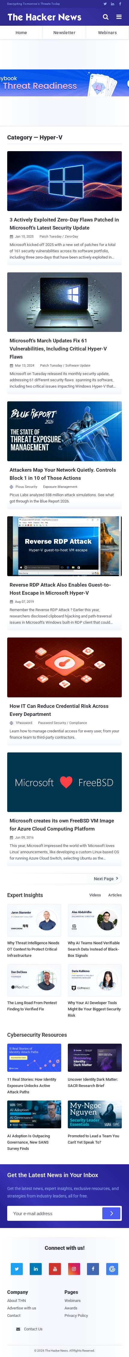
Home (21, 32)
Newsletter (64, 32)
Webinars (107, 32)
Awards (70, 1308)
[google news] (112, 1269)
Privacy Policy (76, 1315)
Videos (95, 895)
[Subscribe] (111, 1213)
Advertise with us (21, 1308)
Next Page (106, 878)
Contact (13, 1315)
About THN (16, 1300)
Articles (115, 895)
